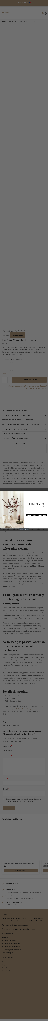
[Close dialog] (47, 492)
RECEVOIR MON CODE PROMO (36, 515)
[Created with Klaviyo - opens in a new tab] (24, 529)
